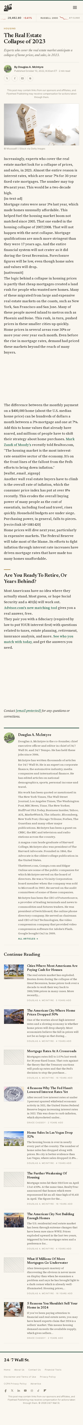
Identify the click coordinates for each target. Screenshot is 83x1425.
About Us (19, 1369)
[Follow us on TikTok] (38, 1390)
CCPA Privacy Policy (15, 1383)
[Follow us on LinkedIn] (18, 1390)
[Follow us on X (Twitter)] (12, 1390)
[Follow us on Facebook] (5, 1390)
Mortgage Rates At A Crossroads (51, 1051)
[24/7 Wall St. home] (8, 7)
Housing (10, 28)
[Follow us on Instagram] (32, 1390)
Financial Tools (53, 1369)
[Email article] (22, 78)
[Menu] (75, 7)
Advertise (35, 1383)
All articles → (28, 938)
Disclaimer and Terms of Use (20, 1376)
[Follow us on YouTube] (25, 1390)
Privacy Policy (48, 1376)
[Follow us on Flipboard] (45, 1390)
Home (7, 1369)
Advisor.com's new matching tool (30, 607)
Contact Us (34, 1369)
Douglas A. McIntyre (30, 66)
